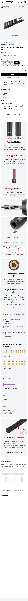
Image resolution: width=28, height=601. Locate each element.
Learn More (13, 308)
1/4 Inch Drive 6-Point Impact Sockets (9, 7)
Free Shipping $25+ (5, 55)
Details (8, 114)
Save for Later (10, 77)
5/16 (17, 105)
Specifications (17, 114)
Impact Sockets (8, 6)
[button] (14, 22)
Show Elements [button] (8, 316)
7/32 (9, 105)
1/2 (6, 106)
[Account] (21, 2)
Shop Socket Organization (13, 452)
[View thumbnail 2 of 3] (14, 37)
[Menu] (2, 2)
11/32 (20, 105)
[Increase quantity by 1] (8, 71)
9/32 (14, 105)
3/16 (6, 105)
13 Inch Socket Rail (7, 108)
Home (2, 6)
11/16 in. (15, 106)
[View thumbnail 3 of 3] (16, 37)
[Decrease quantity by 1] (2, 71)
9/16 (9, 106)
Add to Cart (14, 74)
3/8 (24, 105)
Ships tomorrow (14, 55)
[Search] (18, 2)
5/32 (3, 105)
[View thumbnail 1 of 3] (12, 37)
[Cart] (25, 2)
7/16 (3, 106)
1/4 (12, 105)
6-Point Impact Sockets (19, 6)
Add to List (18, 77)
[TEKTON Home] (10, 2)
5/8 (11, 106)
